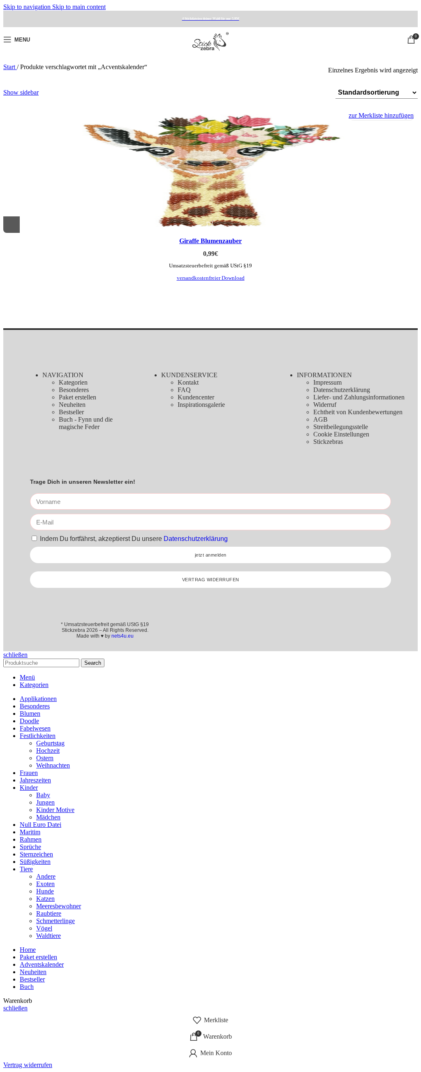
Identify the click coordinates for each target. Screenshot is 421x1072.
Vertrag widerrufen (27, 1064)
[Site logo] (210, 53)
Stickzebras (328, 441)
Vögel (44, 928)
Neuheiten (72, 404)
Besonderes (74, 389)
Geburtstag (50, 743)
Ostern (44, 757)
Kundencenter (196, 397)
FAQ (184, 389)
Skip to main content (79, 6)
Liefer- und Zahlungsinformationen (359, 397)
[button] (11, 224)
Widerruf (324, 404)
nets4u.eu (122, 636)
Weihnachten (53, 765)
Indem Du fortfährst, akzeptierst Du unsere (134, 538)
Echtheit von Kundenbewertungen (357, 411)
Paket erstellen (77, 397)
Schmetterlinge (55, 920)
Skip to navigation (27, 6)
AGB (320, 419)
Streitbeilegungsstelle (340, 426)
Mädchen (48, 817)
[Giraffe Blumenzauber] (210, 170)
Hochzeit (48, 750)
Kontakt (188, 382)
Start (10, 66)
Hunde (45, 891)
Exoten (45, 883)
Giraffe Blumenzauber (210, 240)
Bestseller (71, 411)
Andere (46, 876)
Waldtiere (48, 935)
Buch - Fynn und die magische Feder (86, 423)
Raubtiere (48, 913)
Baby (43, 794)
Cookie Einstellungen (341, 434)
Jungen (45, 802)
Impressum (327, 382)
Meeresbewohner (58, 906)
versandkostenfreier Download (211, 278)
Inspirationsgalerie (201, 404)
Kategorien (73, 382)
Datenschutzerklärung (341, 389)
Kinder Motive (55, 809)
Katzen (45, 898)
